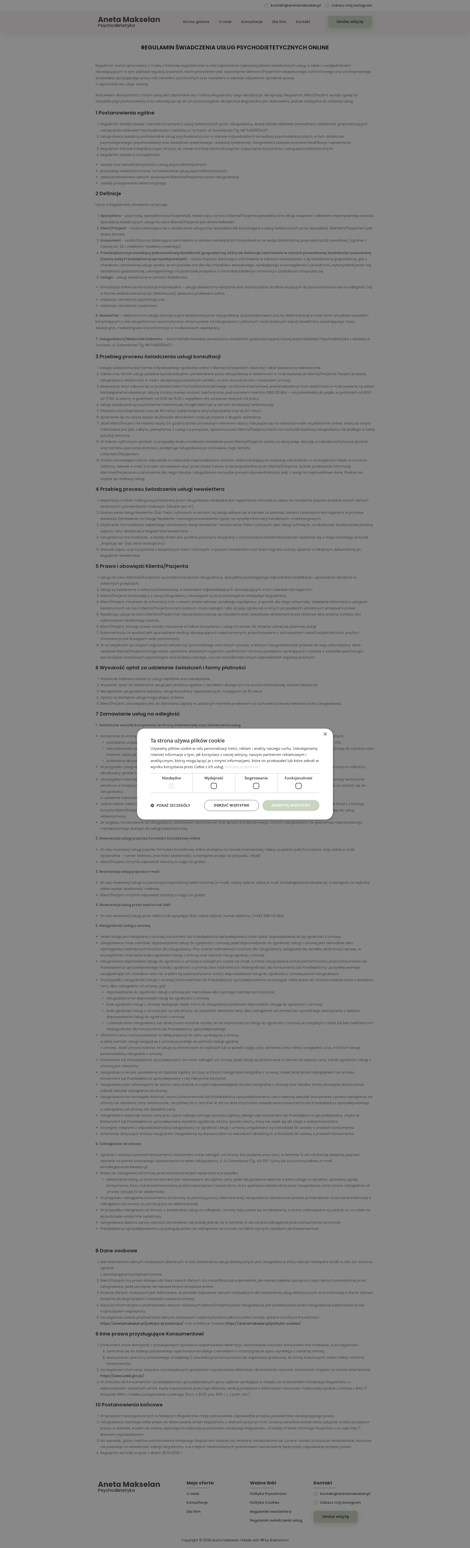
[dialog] (235, 774)
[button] (170, 805)
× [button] (325, 734)
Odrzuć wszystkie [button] (231, 805)
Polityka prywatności (242, 766)
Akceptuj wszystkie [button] (291, 805)
